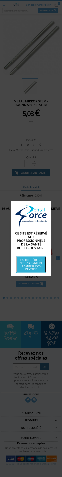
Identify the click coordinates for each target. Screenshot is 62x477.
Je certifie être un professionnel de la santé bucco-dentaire (31, 264)
